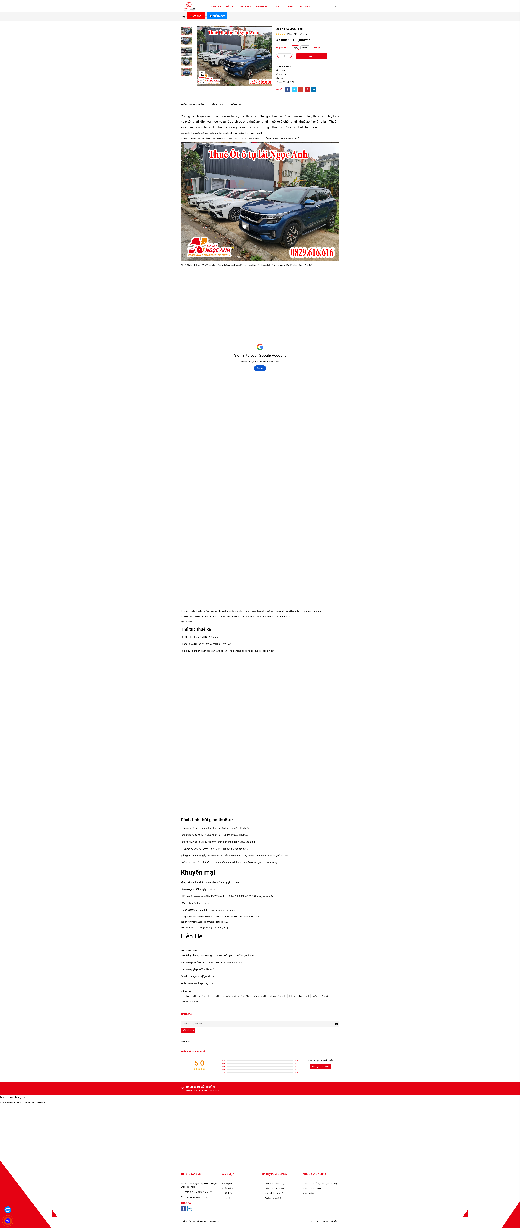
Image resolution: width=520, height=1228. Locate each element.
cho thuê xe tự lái (189, 996)
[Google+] (300, 90)
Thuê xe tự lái (204, 996)
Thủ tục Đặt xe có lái (273, 1198)
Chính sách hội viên (313, 1188)
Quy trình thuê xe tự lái (274, 1193)
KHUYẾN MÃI (261, 6)
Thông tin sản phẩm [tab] (192, 104)
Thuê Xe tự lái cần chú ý (274, 1183)
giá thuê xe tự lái (229, 996)
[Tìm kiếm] (336, 6)
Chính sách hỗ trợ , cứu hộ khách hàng (321, 1183)
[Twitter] (294, 90)
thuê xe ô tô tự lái (259, 996)
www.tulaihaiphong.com (200, 983)
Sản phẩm (244, 6)
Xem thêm (244, 133)
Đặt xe (312, 56)
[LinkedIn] (313, 90)
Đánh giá (236, 104)
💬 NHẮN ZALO (217, 15)
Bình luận (217, 104)
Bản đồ (334, 1221)
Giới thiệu (230, 6)
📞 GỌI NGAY (196, 15)
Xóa (315, 48)
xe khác (261, 133)
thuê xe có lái (301, 116)
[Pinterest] (307, 90)
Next (186, 69)
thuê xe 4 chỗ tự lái (313, 122)
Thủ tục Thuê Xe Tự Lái (274, 1188)
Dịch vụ (325, 1221)
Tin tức (276, 6)
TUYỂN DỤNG (304, 6)
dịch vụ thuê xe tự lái (277, 996)
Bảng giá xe (310, 1193)
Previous (186, 26)
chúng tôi (243, 138)
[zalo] (7, 1209)
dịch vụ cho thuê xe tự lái (299, 996)
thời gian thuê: (282, 48)
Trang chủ (215, 6)
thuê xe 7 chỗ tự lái (283, 122)
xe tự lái (216, 996)
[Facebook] (287, 90)
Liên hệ (290, 6)
